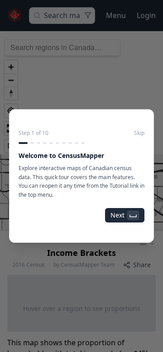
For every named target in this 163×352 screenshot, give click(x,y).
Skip (139, 133)
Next (117, 215)
